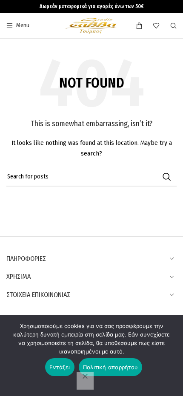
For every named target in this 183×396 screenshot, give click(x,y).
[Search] (173, 25)
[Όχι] (85, 381)
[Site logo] (91, 25)
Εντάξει (59, 367)
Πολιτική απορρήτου (110, 367)
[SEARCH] (167, 177)
